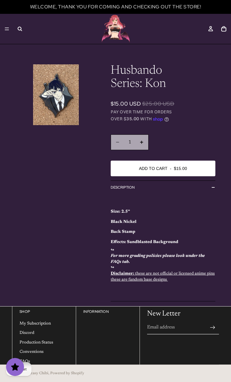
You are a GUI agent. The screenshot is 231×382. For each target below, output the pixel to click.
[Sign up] (212, 327)
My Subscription (35, 323)
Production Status (36, 342)
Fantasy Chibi (36, 373)
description (123, 187)
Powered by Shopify (67, 373)
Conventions (32, 352)
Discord (27, 333)
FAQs (25, 361)
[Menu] (7, 29)
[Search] (19, 28)
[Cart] (223, 28)
